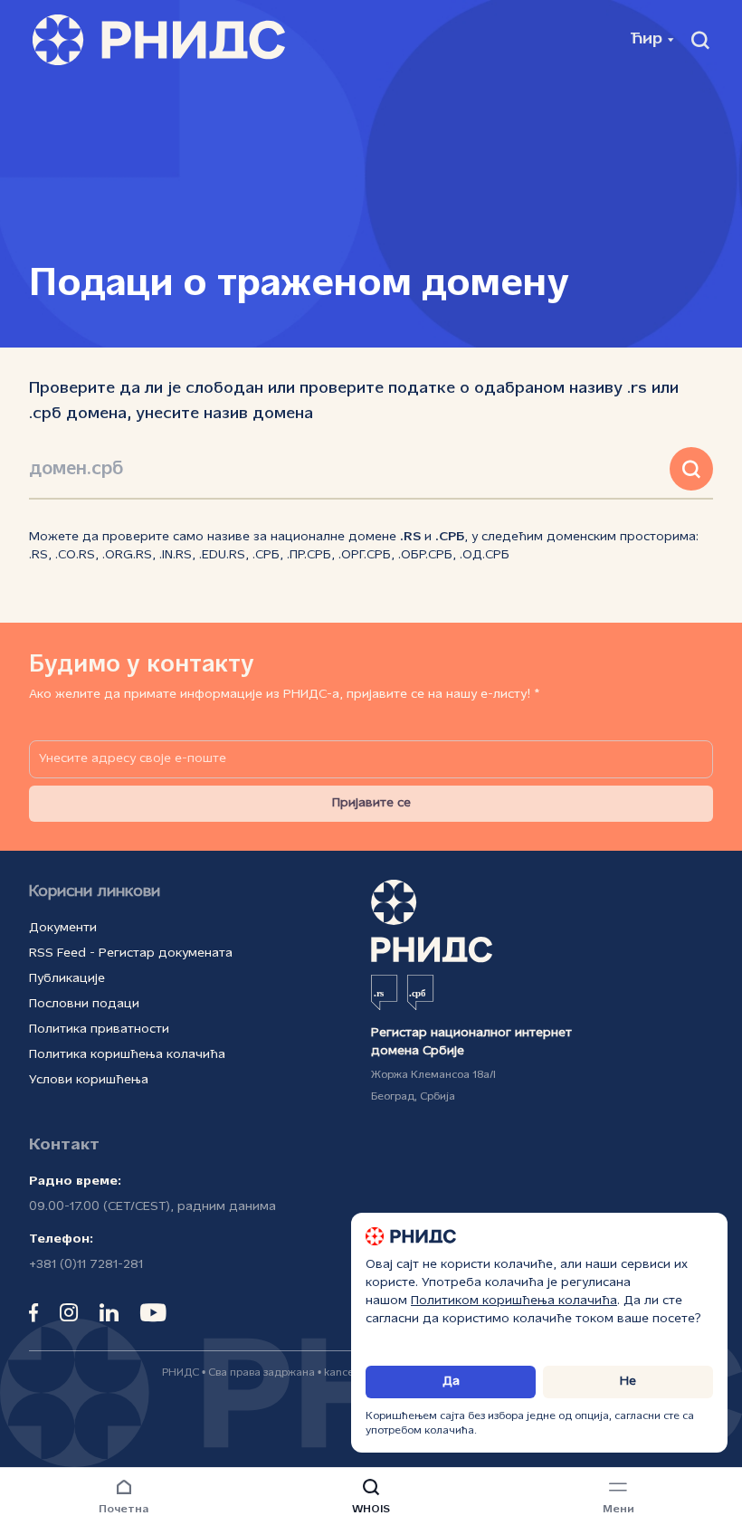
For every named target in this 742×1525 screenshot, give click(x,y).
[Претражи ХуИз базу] (691, 469)
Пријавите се (371, 803)
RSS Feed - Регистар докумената (131, 953)
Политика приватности (99, 1029)
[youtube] (153, 1312)
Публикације (67, 979)
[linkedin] (109, 1312)
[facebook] (33, 1312)
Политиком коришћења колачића (514, 1301)
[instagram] (69, 1312)
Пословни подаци (84, 1004)
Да (451, 1381)
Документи (63, 928)
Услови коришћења (88, 1080)
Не (628, 1381)
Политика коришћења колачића (127, 1055)
